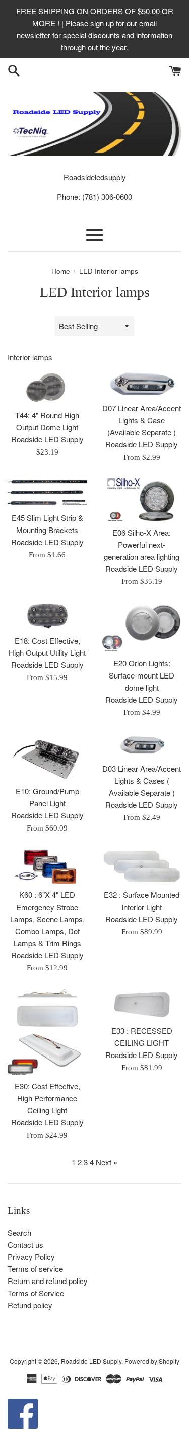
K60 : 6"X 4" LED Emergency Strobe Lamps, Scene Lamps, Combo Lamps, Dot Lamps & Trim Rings (47, 918)
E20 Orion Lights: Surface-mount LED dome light (141, 675)
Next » (106, 1162)
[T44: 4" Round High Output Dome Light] (47, 387)
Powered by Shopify (151, 1360)
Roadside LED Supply (91, 1360)
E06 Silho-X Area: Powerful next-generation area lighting (141, 544)
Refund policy (30, 1305)
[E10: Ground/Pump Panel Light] (47, 756)
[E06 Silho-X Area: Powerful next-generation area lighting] (142, 500)
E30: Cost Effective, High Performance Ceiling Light (47, 1098)
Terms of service (35, 1268)
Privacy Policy (31, 1256)
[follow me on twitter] (23, 1425)
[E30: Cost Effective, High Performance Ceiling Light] (47, 1032)
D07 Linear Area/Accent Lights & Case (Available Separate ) (141, 420)
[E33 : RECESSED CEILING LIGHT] (142, 1004)
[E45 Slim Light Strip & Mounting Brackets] (47, 492)
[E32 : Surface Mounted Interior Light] (142, 866)
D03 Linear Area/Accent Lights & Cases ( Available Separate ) (141, 780)
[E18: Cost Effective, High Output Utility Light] (47, 616)
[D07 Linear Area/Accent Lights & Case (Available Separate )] (142, 384)
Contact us (25, 1244)
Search (19, 1232)
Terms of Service (36, 1293)
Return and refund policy (48, 1280)
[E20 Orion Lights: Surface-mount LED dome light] (142, 627)
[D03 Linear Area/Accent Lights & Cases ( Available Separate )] (142, 745)
